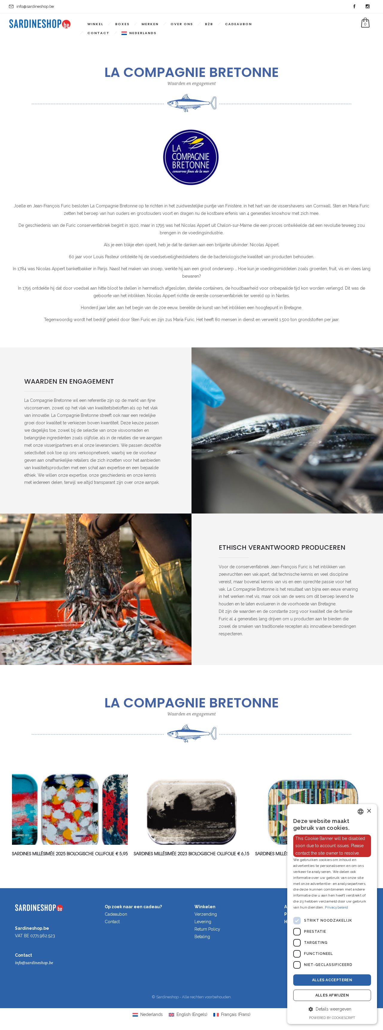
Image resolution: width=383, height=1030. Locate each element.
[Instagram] (367, 6)
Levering (202, 921)
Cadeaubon (238, 24)
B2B (209, 24)
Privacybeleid (336, 907)
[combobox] (361, 812)
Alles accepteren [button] (332, 980)
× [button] (369, 811)
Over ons (182, 24)
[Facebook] (354, 6)
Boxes (122, 24)
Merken (150, 24)
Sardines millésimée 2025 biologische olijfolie (63, 853)
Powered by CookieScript (332, 1018)
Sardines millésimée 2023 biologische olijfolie (185, 853)
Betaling (202, 936)
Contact (98, 33)
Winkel (95, 24)
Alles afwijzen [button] (332, 995)
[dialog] (332, 914)
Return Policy (207, 929)
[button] (332, 1009)
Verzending (205, 914)
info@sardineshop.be (34, 963)
